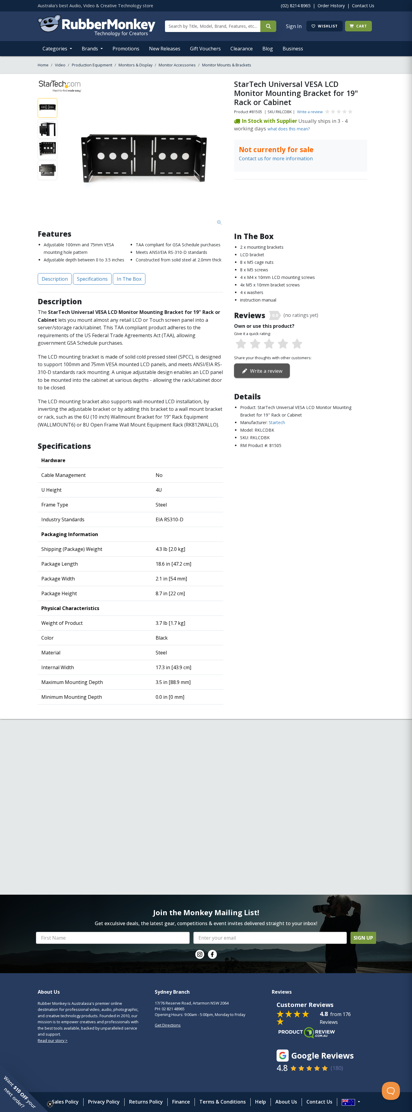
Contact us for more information (276, 158)
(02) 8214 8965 (295, 5)
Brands (90, 48)
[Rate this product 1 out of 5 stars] (241, 344)
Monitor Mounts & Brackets (226, 65)
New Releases (164, 48)
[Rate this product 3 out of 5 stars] (269, 344)
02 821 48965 (173, 1008)
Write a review (310, 111)
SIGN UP (363, 938)
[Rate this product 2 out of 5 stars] (255, 344)
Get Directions (168, 1025)
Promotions (126, 48)
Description (55, 279)
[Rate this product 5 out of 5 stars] (297, 344)
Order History (331, 5)
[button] (24, 1088)
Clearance (241, 48)
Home (43, 65)
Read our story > (53, 1040)
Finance (181, 1101)
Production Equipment (92, 65)
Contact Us (363, 5)
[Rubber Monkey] (96, 34)
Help (260, 1101)
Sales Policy (65, 1101)
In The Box (129, 279)
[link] (199, 954)
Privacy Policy (104, 1101)
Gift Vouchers (205, 48)
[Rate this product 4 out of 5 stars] (283, 344)
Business (293, 48)
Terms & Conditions (222, 1101)
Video (60, 65)
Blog (267, 48)
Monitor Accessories (177, 65)
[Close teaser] (50, 1104)
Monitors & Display (135, 65)
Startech (277, 422)
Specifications (92, 279)
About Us (286, 1101)
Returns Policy (146, 1101)
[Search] (268, 26)
